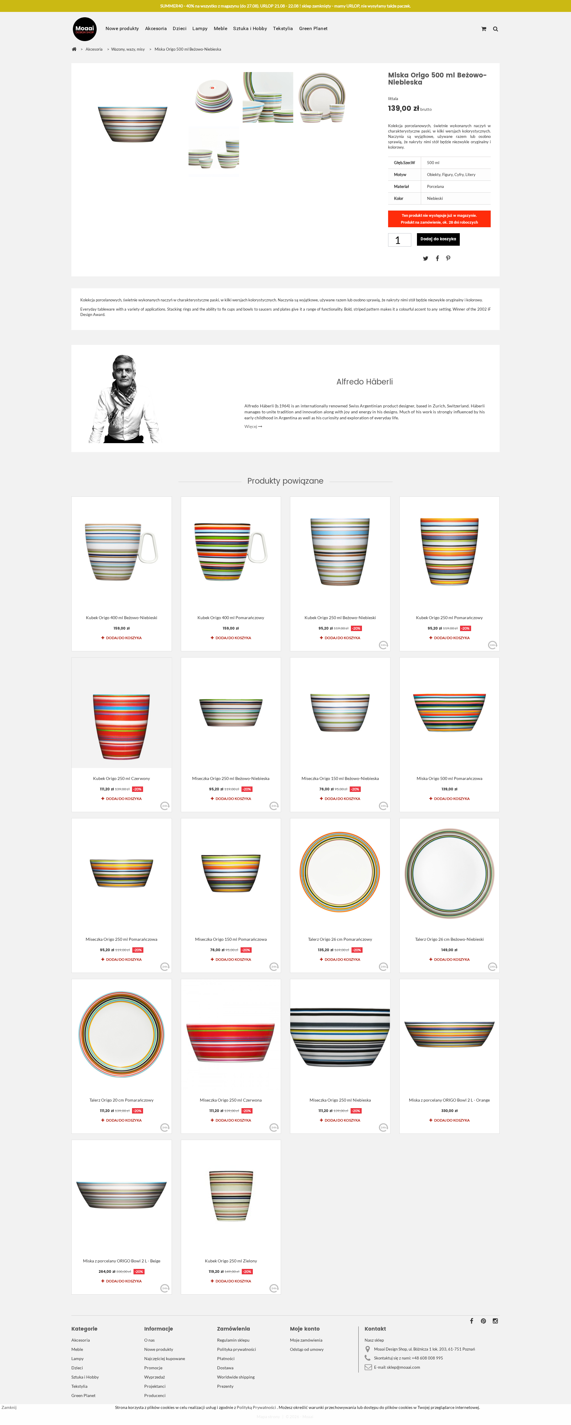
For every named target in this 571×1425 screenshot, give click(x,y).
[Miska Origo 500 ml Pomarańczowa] (450, 713)
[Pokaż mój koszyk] (483, 29)
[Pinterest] (451, 258)
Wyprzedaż (154, 1376)
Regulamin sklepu (233, 1340)
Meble (221, 28)
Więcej (251, 426)
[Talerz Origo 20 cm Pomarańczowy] (122, 1034)
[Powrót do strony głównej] (74, 49)
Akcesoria (156, 28)
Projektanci (155, 1386)
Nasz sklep (374, 1340)
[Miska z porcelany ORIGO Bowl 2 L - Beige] (122, 1195)
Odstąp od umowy (307, 1349)
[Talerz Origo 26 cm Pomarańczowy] (340, 873)
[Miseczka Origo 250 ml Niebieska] (340, 1034)
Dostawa (225, 1367)
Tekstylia (283, 28)
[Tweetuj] (429, 258)
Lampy (200, 28)
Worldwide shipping (236, 1376)
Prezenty (225, 1386)
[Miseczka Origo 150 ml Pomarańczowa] (231, 873)
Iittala (393, 98)
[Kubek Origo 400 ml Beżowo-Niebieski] (122, 552)
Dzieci (179, 28)
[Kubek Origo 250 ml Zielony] (231, 1195)
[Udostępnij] (441, 258)
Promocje (153, 1367)
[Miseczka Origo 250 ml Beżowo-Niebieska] (231, 713)
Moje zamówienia (306, 1340)
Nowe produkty (122, 28)
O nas (149, 1340)
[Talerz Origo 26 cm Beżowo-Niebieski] (450, 873)
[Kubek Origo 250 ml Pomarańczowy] (450, 552)
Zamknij (9, 1407)
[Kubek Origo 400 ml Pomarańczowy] (231, 552)
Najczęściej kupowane (164, 1358)
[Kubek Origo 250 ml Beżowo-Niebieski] (340, 552)
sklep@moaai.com (403, 1367)
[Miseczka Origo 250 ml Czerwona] (231, 1034)
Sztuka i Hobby (250, 28)
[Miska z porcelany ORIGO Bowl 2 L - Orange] (450, 1034)
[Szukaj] (495, 29)
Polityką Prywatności (256, 1407)
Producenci (155, 1395)
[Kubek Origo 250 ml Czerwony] (122, 713)
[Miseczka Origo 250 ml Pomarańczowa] (122, 873)
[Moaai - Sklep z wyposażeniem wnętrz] (85, 29)
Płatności (226, 1358)
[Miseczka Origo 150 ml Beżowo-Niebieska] (340, 713)
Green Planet (313, 28)
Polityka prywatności (236, 1349)
